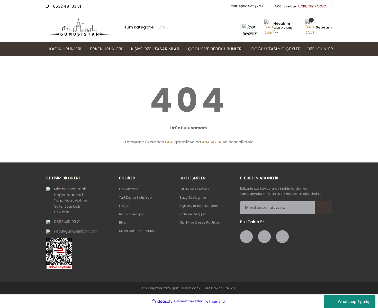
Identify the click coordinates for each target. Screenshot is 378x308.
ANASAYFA (211, 142)
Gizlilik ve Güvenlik (194, 189)
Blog (123, 222)
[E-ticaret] (188, 301)
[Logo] (79, 27)
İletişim (125, 205)
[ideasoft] (161, 301)
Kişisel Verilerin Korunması (201, 205)
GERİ (169, 142)
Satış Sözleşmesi (193, 197)
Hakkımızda (129, 189)
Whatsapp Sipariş (353, 301)
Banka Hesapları (133, 214)
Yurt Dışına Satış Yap (247, 6)
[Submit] (326, 207)
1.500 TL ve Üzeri (299, 6)
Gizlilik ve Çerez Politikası (200, 222)
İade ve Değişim (192, 214)
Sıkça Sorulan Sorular (137, 230)
